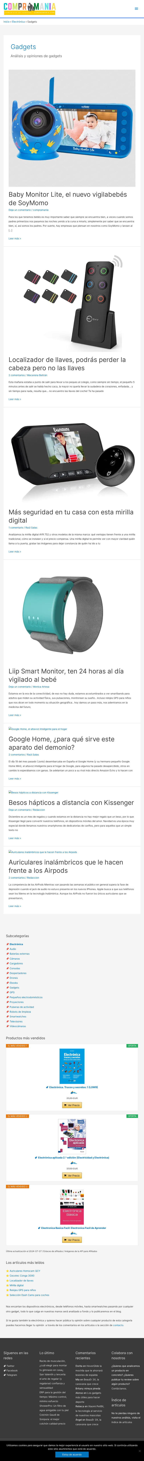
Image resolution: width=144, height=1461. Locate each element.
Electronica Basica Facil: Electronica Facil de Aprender (73, 1227)
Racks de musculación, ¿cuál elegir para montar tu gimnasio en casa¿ (53, 1365)
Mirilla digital (17, 1285)
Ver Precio (74, 1105)
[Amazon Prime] (72, 1092)
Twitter (10, 1366)
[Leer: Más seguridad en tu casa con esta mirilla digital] (72, 457)
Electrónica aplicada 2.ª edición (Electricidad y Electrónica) (73, 1157)
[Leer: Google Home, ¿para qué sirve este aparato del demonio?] (38, 729)
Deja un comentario (20, 209)
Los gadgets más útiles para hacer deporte (88, 1397)
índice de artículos (122, 1422)
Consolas (15, 968)
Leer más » (15, 239)
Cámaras (15, 958)
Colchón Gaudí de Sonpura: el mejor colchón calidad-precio (52, 1419)
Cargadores (16, 963)
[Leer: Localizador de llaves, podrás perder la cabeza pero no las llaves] (72, 300)
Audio (13, 949)
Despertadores (18, 973)
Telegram (11, 1375)
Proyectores (17, 1002)
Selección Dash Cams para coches (29, 1295)
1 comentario (16, 527)
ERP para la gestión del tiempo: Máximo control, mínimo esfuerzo (53, 1397)
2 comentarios (17, 375)
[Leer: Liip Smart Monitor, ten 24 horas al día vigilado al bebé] (63, 613)
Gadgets (14, 987)
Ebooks (14, 982)
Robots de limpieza (20, 1011)
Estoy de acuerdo (72, 1454)
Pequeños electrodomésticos (26, 997)
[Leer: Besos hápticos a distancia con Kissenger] (33, 792)
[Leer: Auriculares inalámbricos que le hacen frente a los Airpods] (43, 852)
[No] (139, 1451)
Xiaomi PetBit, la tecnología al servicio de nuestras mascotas (90, 1411)
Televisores (16, 1021)
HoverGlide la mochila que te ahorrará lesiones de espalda (89, 1370)
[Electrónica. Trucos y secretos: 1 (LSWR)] (72, 1066)
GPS (12, 992)
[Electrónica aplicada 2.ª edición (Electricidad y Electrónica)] (72, 1136)
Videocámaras (18, 1026)
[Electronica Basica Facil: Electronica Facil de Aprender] (72, 1207)
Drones (14, 977)
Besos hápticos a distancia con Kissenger (71, 802)
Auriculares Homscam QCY (25, 1270)
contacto (118, 1325)
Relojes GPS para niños (23, 1290)
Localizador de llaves (21, 1280)
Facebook (12, 1370)
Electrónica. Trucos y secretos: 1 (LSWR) (73, 1087)
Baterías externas (20, 953)
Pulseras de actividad (22, 1007)
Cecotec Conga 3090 (22, 1275)
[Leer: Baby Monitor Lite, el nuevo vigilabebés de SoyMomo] (72, 128)
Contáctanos (119, 1388)
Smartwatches (18, 1016)
